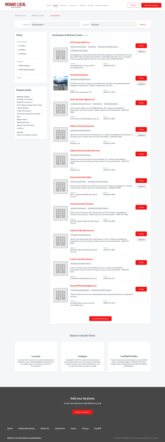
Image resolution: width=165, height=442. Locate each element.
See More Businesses (100, 319)
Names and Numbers (32, 438)
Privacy (85, 428)
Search (55, 5)
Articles (83, 5)
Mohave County (38, 15)
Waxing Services (23, 122)
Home (49, 5)
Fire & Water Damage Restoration (29, 105)
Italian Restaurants (24, 111)
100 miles (22, 54)
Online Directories (26, 428)
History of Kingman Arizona (27, 135)
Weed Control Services (25, 125)
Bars (18, 116)
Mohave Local (20, 15)
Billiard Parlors (22, 119)
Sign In (133, 5)
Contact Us (73, 5)
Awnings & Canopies (25, 99)
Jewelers (20, 128)
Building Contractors (25, 102)
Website (141, 51)
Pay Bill (90, 5)
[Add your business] (82, 409)
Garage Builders (23, 108)
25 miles (22, 46)
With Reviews (24, 66)
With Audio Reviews (27, 70)
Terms (73, 428)
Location (85, 25)
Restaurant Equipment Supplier (29, 114)
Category (25, 25)
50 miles (22, 50)
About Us (63, 5)
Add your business (102, 5)
